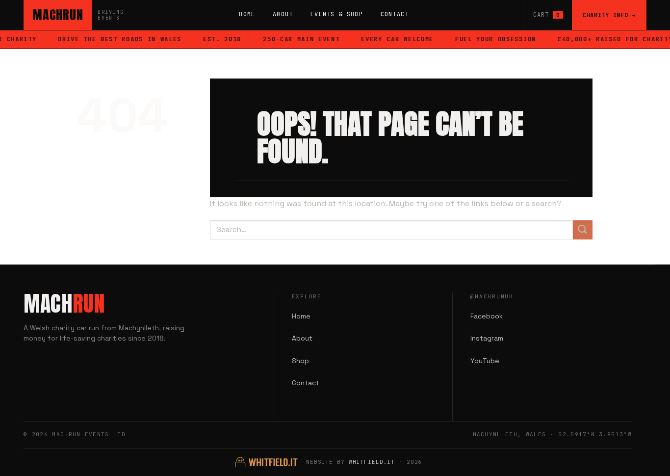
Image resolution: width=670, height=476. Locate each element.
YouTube (484, 360)
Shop (300, 360)
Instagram (486, 338)
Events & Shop (336, 14)
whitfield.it (372, 461)
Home (247, 14)
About (283, 14)
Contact (395, 14)
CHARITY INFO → (609, 15)
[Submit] (583, 229)
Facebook (486, 316)
